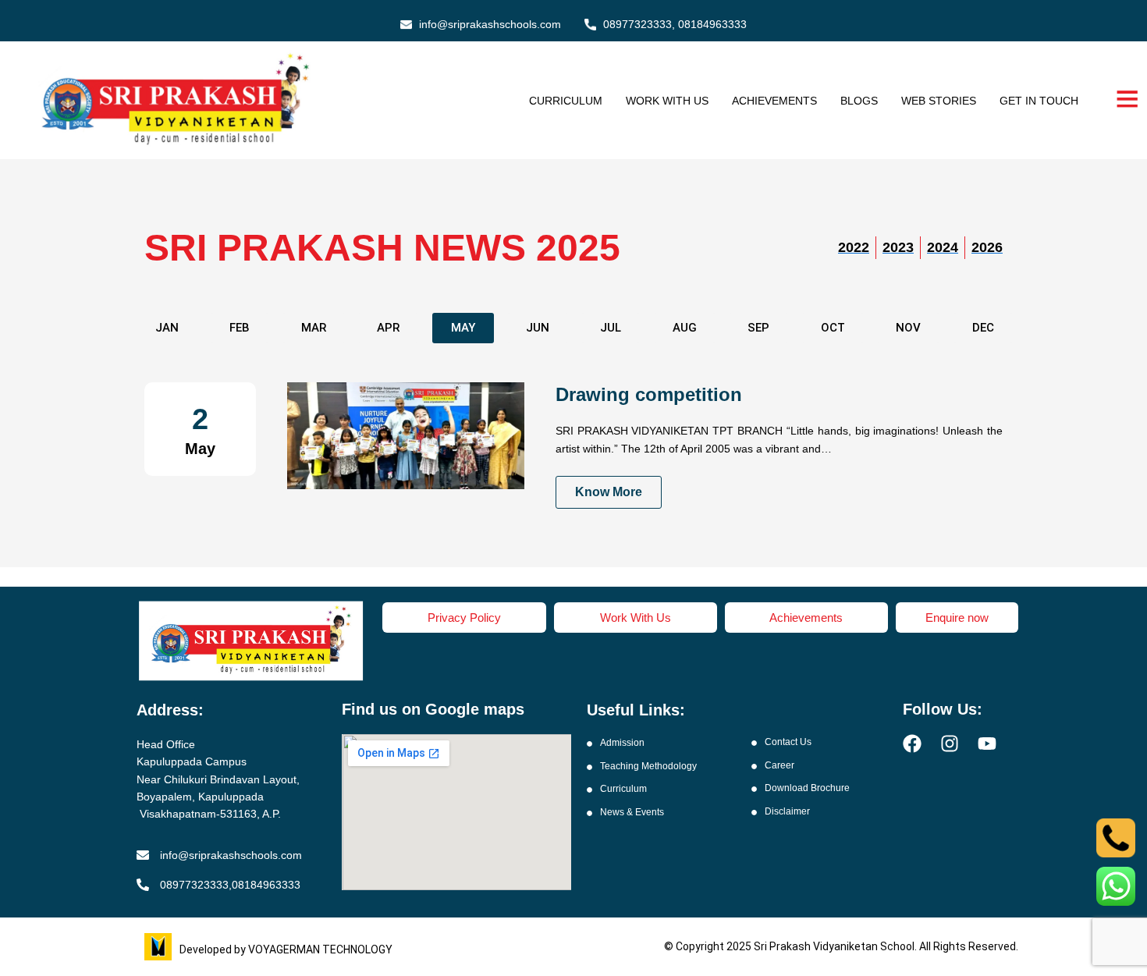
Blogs (859, 100)
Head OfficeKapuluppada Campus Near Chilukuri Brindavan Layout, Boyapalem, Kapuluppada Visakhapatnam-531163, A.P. (218, 779)
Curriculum (565, 100)
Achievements (774, 100)
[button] (313, 328)
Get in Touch (1039, 100)
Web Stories (938, 100)
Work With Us (667, 100)
